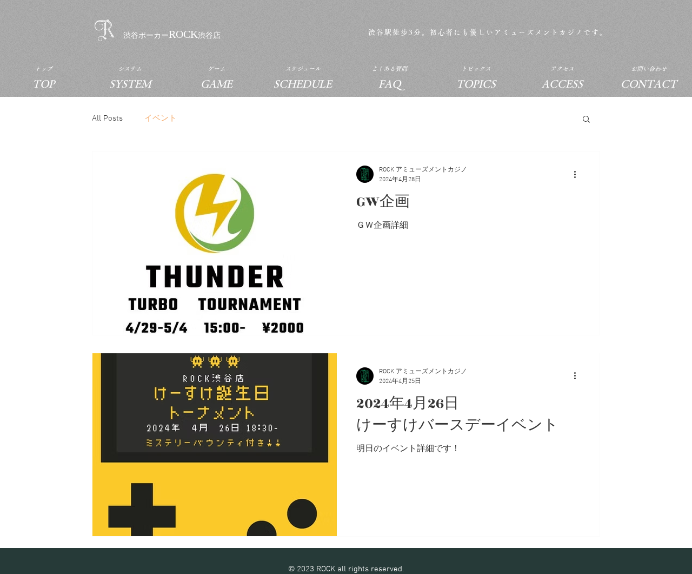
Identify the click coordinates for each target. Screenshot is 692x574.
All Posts (107, 118)
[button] (586, 120)
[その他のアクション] (578, 174)
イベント (160, 118)
